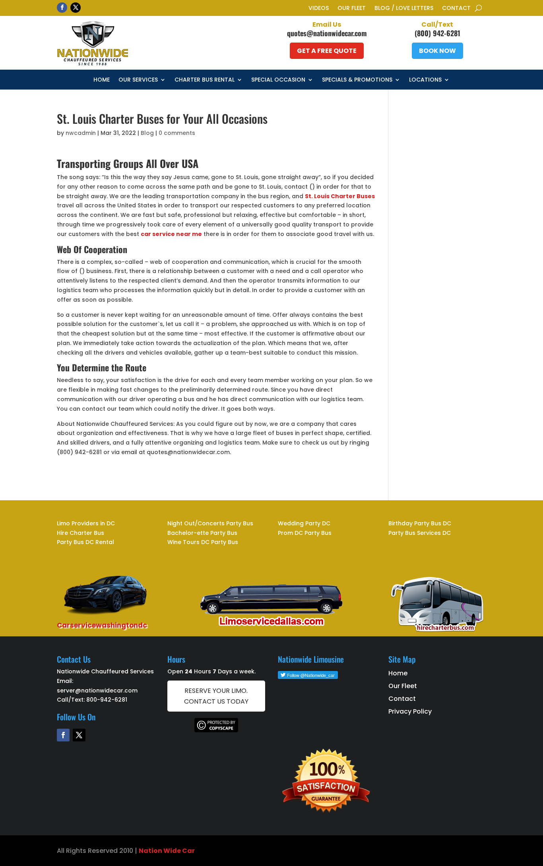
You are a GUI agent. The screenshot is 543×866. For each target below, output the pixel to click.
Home (101, 80)
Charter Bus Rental (205, 80)
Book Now (437, 50)
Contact (456, 8)
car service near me (171, 234)
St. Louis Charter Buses (340, 196)
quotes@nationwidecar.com (327, 33)
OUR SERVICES (138, 80)
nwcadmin (81, 133)
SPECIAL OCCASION (278, 80)
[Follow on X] (75, 7)
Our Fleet (351, 8)
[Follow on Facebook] (62, 7)
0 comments (177, 133)
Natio (148, 850)
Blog (147, 133)
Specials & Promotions (357, 80)
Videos (318, 8)
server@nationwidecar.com (97, 690)
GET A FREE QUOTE (327, 50)
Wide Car (178, 850)
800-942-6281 (106, 700)
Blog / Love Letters (403, 8)
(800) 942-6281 (437, 33)
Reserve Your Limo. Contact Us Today (216, 696)
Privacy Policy (410, 711)
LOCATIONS (425, 80)
